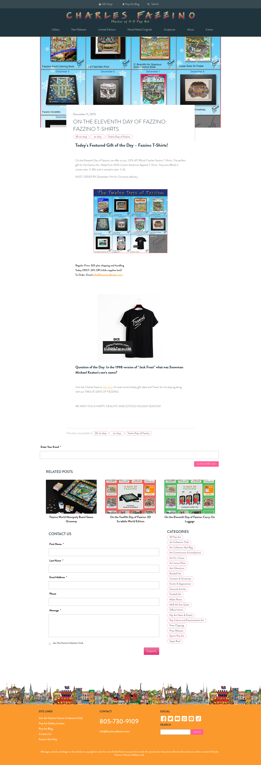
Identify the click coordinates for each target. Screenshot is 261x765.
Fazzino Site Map (48, 739)
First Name (56, 544)
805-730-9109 (119, 721)
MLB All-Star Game (179, 604)
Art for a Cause (176, 557)
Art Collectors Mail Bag (181, 547)
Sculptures (169, 29)
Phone (52, 594)
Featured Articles (177, 589)
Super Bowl (174, 641)
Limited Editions (107, 29)
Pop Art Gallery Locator (51, 723)
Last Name (56, 561)
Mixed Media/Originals (139, 29)
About (190, 29)
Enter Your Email (51, 447)
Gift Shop (107, 4)
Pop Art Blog (132, 4)
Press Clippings (176, 625)
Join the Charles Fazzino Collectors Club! (61, 718)
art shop (98, 136)
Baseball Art (175, 573)
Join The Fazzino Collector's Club (68, 643)
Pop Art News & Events (180, 615)
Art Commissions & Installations (185, 552)
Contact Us (45, 734)
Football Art (175, 594)
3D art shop (81, 136)
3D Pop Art (175, 537)
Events (209, 29)
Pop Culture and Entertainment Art (186, 620)
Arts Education (176, 568)
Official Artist (176, 610)
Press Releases (176, 630)
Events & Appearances (180, 584)
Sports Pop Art (176, 636)
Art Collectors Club (179, 542)
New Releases (78, 29)
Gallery (56, 29)
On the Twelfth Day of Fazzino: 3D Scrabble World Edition (130, 519)
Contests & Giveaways (180, 578)
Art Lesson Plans (177, 563)
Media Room (175, 599)
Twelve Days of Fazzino (119, 136)
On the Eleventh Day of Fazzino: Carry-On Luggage (189, 519)
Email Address (58, 577)
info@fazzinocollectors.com (107, 275)
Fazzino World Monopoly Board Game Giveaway (71, 519)
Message (55, 610)
